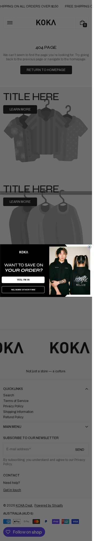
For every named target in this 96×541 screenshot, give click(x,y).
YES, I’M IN (23, 279)
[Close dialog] (89, 246)
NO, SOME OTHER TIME (23, 290)
